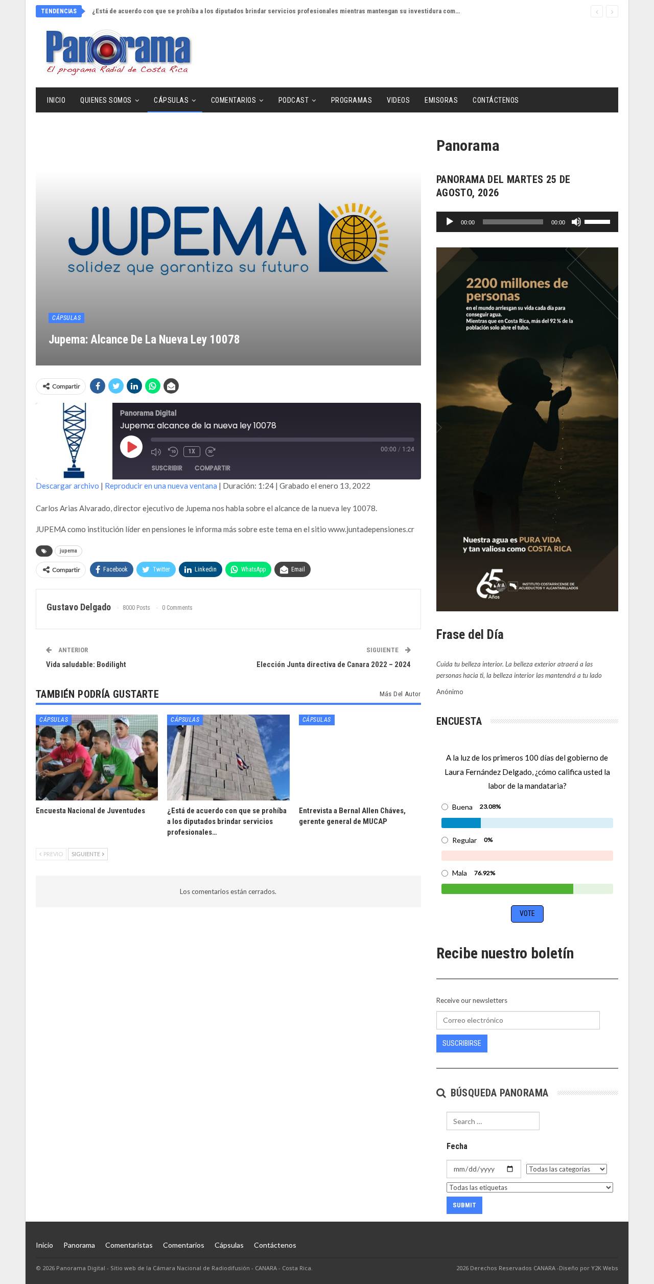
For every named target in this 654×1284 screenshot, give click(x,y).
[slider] (599, 221)
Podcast (293, 100)
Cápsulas (171, 100)
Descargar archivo (67, 485)
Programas (351, 100)
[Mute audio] (157, 451)
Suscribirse (461, 1043)
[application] (527, 222)
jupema (68, 551)
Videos (398, 100)
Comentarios (233, 100)
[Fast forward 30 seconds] (211, 452)
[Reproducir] (450, 222)
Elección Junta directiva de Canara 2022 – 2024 (333, 664)
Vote (527, 913)
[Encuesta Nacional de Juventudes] (97, 757)
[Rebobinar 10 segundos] (173, 452)
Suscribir (167, 468)
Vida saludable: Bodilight (86, 664)
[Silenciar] (576, 222)
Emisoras (441, 100)
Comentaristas (129, 1245)
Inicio (56, 100)
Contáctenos (496, 100)
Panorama (79, 1245)
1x (192, 451)
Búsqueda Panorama (498, 1093)
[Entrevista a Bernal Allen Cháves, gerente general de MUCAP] (360, 757)
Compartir (212, 468)
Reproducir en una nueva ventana (161, 485)
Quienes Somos (106, 100)
